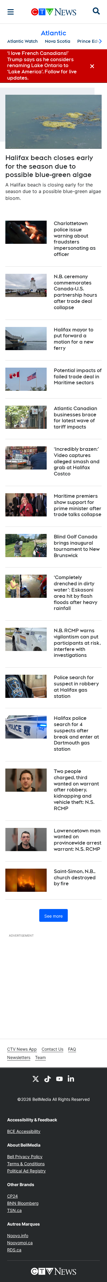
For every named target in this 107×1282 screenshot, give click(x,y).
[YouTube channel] (59, 1078)
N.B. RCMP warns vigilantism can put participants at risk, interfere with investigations (77, 643)
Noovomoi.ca (20, 1242)
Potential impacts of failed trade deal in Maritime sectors (78, 377)
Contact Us (52, 1049)
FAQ (72, 1049)
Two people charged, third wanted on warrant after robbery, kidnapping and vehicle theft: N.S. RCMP (76, 790)
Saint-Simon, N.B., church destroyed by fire (75, 878)
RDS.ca (14, 1249)
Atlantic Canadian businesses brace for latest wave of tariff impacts (75, 418)
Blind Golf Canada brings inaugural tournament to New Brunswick (77, 546)
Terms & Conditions (26, 1163)
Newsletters (18, 1057)
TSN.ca (14, 1210)
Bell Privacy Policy (25, 1156)
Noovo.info (17, 1235)
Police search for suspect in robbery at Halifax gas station (76, 687)
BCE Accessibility (23, 1131)
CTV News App (22, 1049)
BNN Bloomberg (23, 1203)
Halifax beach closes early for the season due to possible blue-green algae (49, 166)
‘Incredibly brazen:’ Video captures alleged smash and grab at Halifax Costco (77, 461)
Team (40, 1057)
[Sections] (11, 12)
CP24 (12, 1196)
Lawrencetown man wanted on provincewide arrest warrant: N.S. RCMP (77, 840)
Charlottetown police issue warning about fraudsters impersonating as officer (75, 239)
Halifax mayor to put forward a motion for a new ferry (73, 339)
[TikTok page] (47, 1078)
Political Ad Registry (26, 1170)
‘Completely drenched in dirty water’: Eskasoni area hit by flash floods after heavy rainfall (75, 593)
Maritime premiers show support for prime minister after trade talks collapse (77, 505)
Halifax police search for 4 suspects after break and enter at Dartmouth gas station (76, 733)
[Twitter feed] (35, 1078)
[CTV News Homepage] (53, 11)
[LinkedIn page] (71, 1078)
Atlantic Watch (22, 41)
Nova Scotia (57, 41)
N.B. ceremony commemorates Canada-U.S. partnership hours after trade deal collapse (75, 292)
